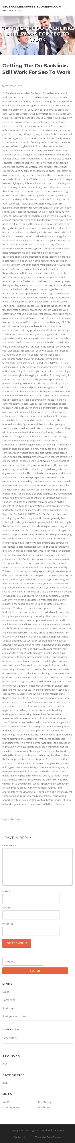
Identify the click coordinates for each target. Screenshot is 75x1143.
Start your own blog (14, 1016)
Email (7, 907)
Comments (11, 1107)
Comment (9, 845)
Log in (6, 991)
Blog (5, 1082)
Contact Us (20, 1137)
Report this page (11, 819)
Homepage (8, 1000)
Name (7, 891)
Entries (44, 1101)
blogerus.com (36, 1130)
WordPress (44, 1107)
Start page (8, 1008)
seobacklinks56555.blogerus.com (31, 6)
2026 (5, 1064)
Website (8, 923)
